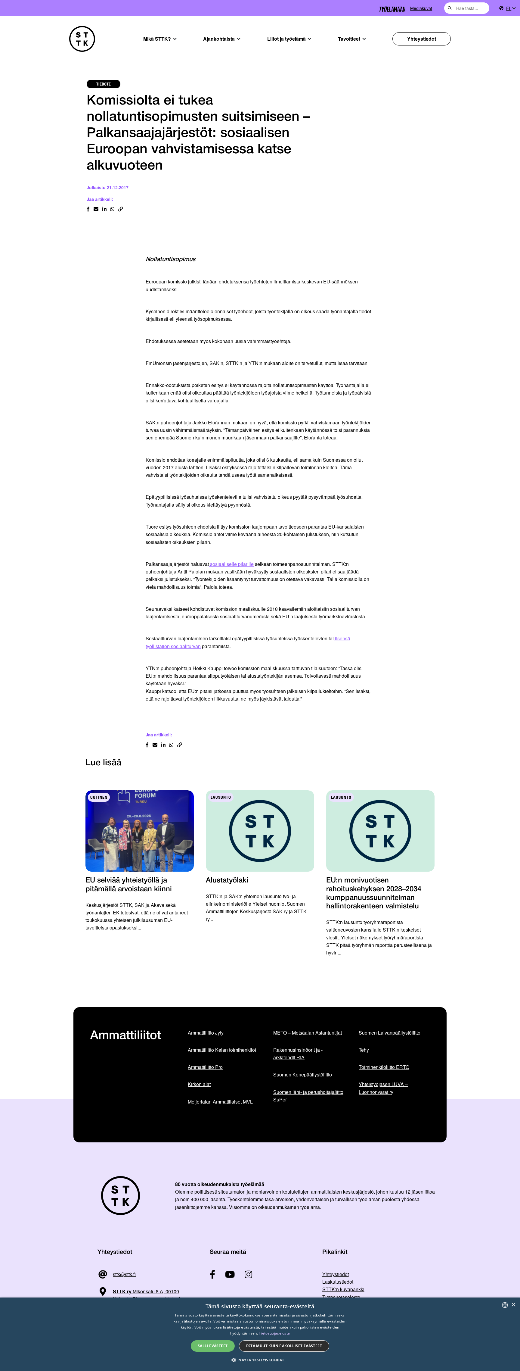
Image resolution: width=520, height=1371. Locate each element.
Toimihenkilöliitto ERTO (384, 1066)
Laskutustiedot (337, 1281)
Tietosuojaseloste (341, 1297)
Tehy (364, 1049)
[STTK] (82, 38)
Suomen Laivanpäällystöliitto (389, 1032)
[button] (260, 1360)
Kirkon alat (199, 1084)
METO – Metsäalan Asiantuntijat (307, 1032)
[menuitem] (511, 8)
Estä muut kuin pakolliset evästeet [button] (284, 1345)
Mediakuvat (421, 8)
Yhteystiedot (421, 38)
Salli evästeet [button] (213, 1345)
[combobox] (466, 8)
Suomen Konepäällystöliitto (302, 1074)
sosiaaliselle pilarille (231, 564)
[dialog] (260, 1334)
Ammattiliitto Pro (205, 1066)
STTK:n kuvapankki (343, 1289)
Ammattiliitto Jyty (206, 1032)
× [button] (513, 1305)
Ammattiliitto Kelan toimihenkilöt (222, 1049)
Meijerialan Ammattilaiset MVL (220, 1101)
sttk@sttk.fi (124, 1274)
